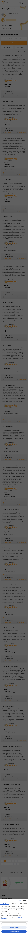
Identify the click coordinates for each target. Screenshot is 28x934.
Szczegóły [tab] (14, 903)
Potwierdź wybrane (14, 927)
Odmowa (14, 923)
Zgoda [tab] (4, 903)
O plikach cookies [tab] (23, 903)
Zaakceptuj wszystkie (14, 931)
